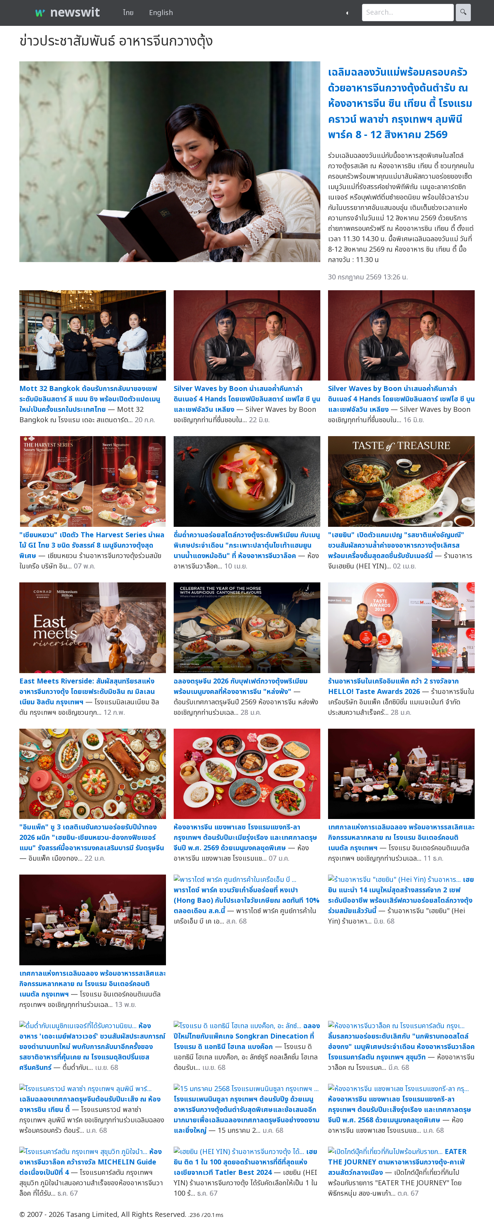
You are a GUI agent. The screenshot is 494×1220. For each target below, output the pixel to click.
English (161, 13)
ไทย (128, 13)
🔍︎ (463, 12)
